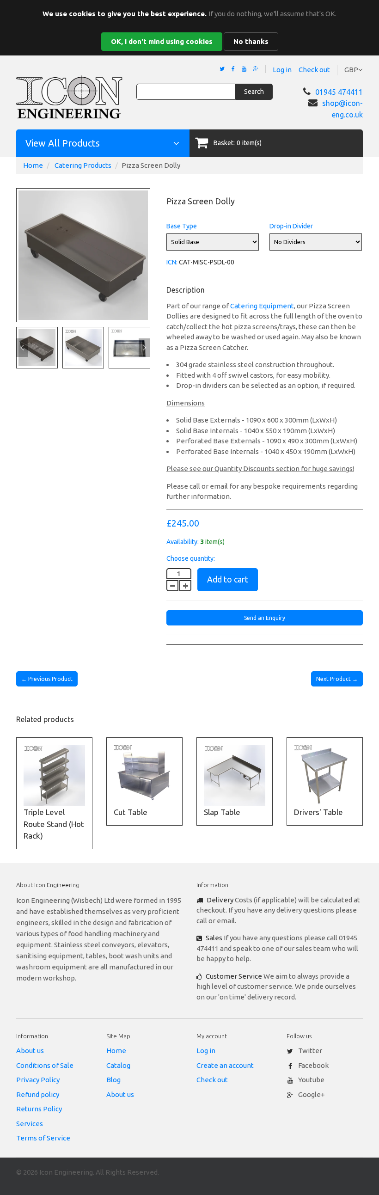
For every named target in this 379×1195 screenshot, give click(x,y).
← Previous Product (47, 679)
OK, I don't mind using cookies (162, 41)
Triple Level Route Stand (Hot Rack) (54, 824)
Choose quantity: (190, 558)
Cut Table (130, 812)
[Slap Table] (234, 775)
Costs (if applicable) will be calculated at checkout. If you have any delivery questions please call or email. (278, 910)
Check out (314, 70)
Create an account (225, 1065)
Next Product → (337, 679)
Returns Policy (39, 1109)
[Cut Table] (144, 775)
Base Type (181, 226)
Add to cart (227, 579)
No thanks (251, 41)
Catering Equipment (262, 306)
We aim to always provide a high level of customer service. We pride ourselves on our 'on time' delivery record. (276, 986)
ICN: (171, 262)
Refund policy (37, 1094)
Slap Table (222, 812)
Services (29, 1124)
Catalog (118, 1065)
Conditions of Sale (44, 1065)
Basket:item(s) (238, 143)
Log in (282, 70)
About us (30, 1050)
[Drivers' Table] (324, 775)
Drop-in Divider (291, 226)
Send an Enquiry (264, 618)
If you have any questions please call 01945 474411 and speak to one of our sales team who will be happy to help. (277, 948)
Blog (113, 1080)
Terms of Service (43, 1138)
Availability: (182, 541)
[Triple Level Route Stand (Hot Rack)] (54, 775)
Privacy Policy (38, 1080)
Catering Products (83, 165)
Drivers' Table (318, 812)
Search (254, 91)
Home (33, 165)
